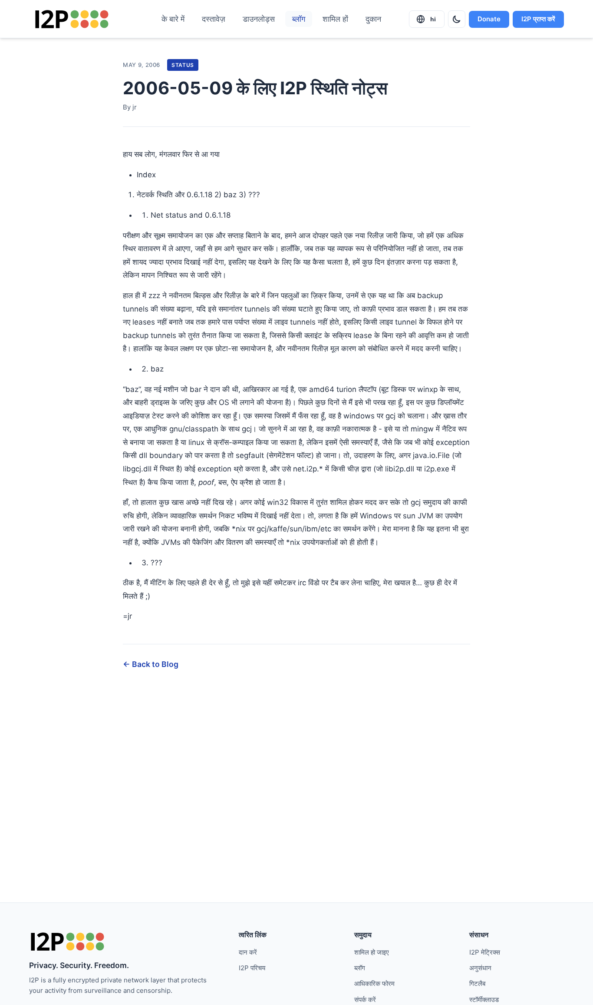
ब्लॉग (298, 18)
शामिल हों (335, 18)
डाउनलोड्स (259, 18)
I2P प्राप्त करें (538, 19)
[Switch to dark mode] (456, 19)
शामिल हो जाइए (371, 952)
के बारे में (172, 18)
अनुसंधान (480, 968)
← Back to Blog (150, 664)
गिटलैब (477, 983)
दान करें (248, 952)
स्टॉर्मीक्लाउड (484, 999)
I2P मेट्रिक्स (484, 952)
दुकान (373, 18)
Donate (489, 19)
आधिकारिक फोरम (374, 983)
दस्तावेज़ (213, 18)
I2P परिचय (252, 968)
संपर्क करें (365, 999)
